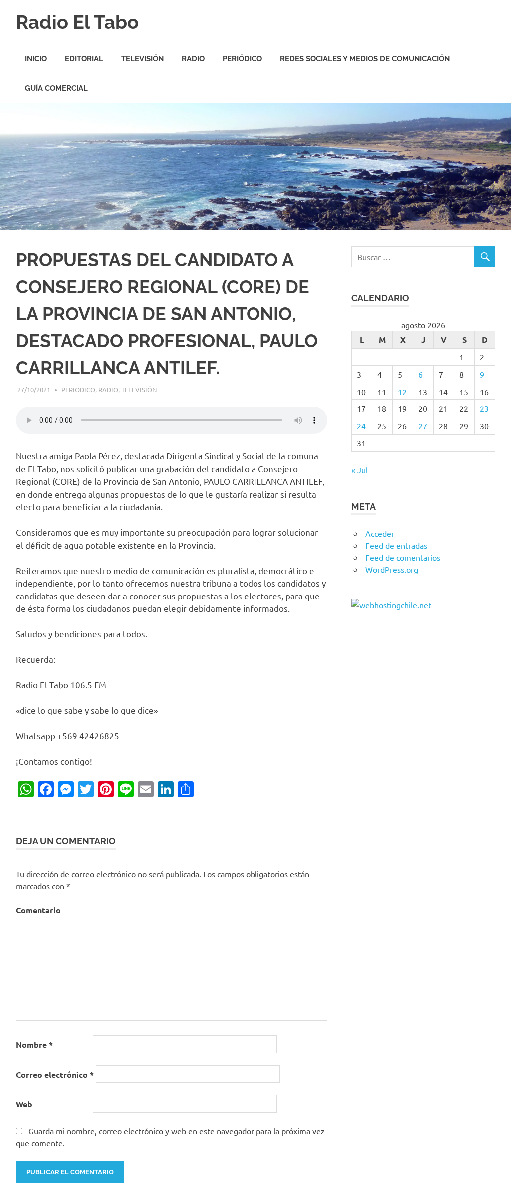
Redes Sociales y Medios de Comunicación (365, 58)
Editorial (84, 58)
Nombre (34, 1044)
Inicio (36, 58)
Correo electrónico (55, 1074)
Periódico (242, 58)
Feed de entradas (396, 545)
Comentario (38, 910)
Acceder (379, 533)
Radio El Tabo (77, 22)
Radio (193, 58)
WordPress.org (391, 569)
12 (402, 392)
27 (422, 426)
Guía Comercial (56, 88)
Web (24, 1104)
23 (484, 408)
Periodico (78, 389)
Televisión (142, 58)
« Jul (359, 470)
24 (361, 426)
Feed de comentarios (402, 557)
